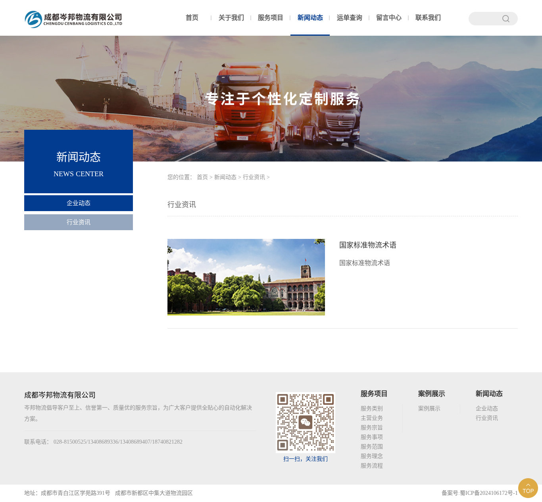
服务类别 (372, 409)
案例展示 (429, 409)
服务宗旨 (372, 428)
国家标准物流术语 (367, 245)
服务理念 (372, 456)
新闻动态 (310, 17)
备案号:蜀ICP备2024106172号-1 (480, 493)
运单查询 (349, 17)
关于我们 (231, 17)
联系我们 (428, 17)
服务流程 (372, 466)
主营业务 (372, 418)
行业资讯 (78, 222)
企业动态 (78, 203)
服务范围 (372, 447)
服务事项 (372, 437)
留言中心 (389, 17)
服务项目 (270, 17)
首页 (192, 17)
